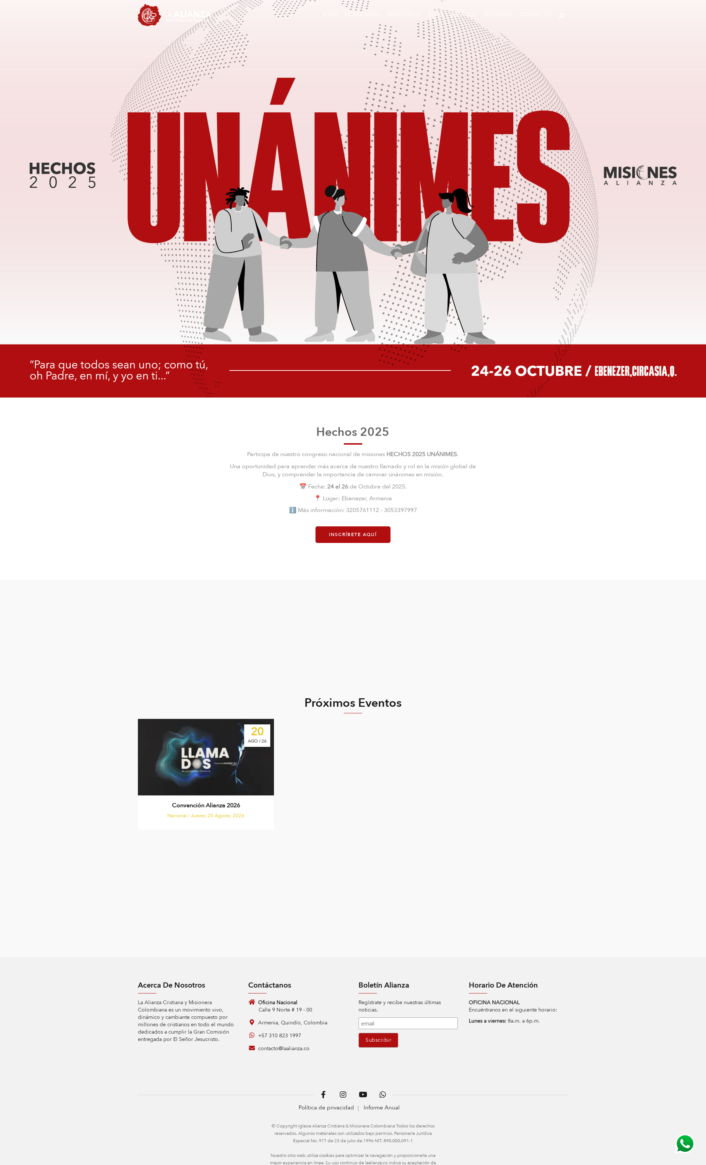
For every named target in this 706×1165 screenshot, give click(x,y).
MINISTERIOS (404, 14)
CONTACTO (536, 14)
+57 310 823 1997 (279, 1035)
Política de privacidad (326, 1107)
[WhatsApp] (685, 1144)
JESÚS (330, 14)
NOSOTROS (360, 14)
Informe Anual (382, 1107)
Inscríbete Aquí (353, 534)
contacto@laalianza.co (283, 1048)
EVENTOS (463, 14)
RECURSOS (498, 14)
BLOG (436, 14)
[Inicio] (175, 16)
